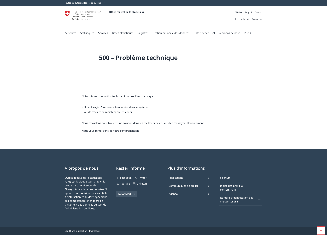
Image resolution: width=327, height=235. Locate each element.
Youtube (125, 183)
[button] (70, 33)
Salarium (225, 177)
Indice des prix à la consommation (231, 187)
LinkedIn (142, 183)
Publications (176, 177)
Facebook (126, 177)
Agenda (173, 194)
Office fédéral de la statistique (126, 11)
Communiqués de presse (183, 185)
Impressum (94, 230)
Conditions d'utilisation (76, 230)
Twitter (142, 177)
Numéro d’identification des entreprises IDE (236, 199)
